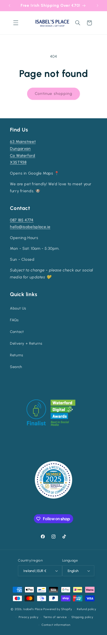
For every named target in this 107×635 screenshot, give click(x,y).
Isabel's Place (32, 609)
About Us (18, 308)
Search (16, 367)
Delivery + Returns (26, 343)
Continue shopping (53, 93)
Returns (16, 355)
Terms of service (55, 617)
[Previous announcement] (9, 5)
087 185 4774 (22, 220)
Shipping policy (82, 617)
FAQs (14, 320)
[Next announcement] (97, 5)
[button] (15, 23)
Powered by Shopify (57, 609)
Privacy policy (28, 617)
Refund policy (86, 609)
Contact (17, 331)
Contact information (56, 625)
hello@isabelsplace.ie (30, 226)
